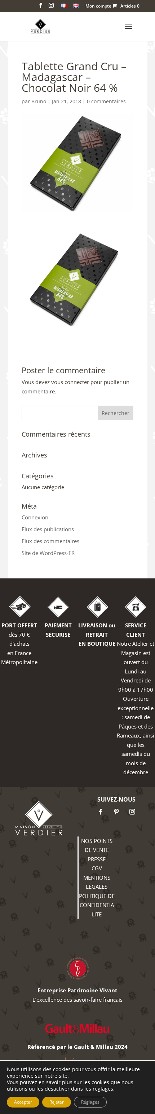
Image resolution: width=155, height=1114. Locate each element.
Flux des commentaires (50, 541)
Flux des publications (48, 529)
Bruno (38, 101)
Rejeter (56, 1102)
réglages (103, 1089)
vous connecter (70, 381)
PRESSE (97, 859)
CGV (97, 868)
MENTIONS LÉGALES (96, 882)
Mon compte (98, 6)
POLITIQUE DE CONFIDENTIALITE (97, 905)
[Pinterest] (116, 811)
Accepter (23, 1102)
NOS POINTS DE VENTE (96, 845)
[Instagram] (132, 811)
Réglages (90, 1102)
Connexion (35, 517)
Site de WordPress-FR (48, 552)
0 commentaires (106, 101)
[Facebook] (100, 811)
